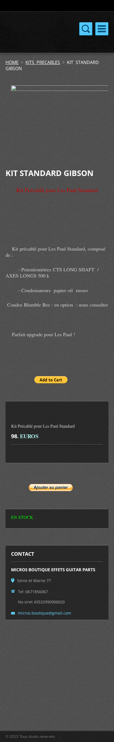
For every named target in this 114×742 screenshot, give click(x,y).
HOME (12, 62)
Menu (101, 28)
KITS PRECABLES (42, 62)
